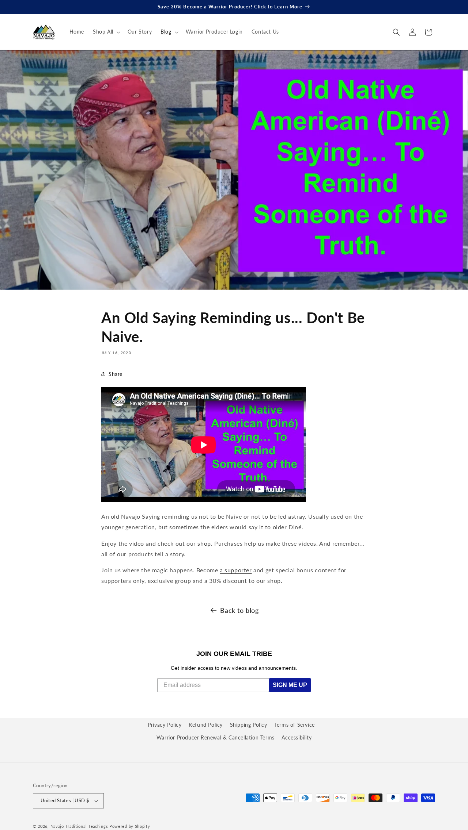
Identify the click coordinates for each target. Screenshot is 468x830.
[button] (105, 31)
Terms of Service (294, 725)
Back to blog (239, 610)
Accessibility (297, 737)
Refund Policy (206, 725)
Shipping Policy (248, 725)
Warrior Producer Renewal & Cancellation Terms (215, 737)
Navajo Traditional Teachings (79, 826)
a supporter (236, 569)
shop (204, 543)
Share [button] (115, 374)
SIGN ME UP (290, 685)
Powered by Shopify (129, 826)
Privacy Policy (164, 725)
